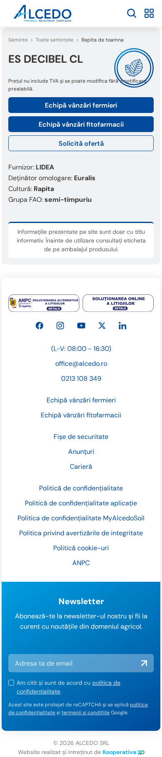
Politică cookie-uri (81, 548)
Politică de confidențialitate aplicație (81, 503)
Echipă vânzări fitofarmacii (81, 124)
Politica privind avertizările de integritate (81, 533)
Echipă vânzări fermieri (81, 105)
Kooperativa (119, 752)
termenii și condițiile (85, 712)
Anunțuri (81, 451)
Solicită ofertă (81, 143)
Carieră (81, 466)
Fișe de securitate (81, 436)
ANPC (81, 563)
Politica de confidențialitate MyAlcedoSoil (81, 518)
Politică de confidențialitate (81, 488)
